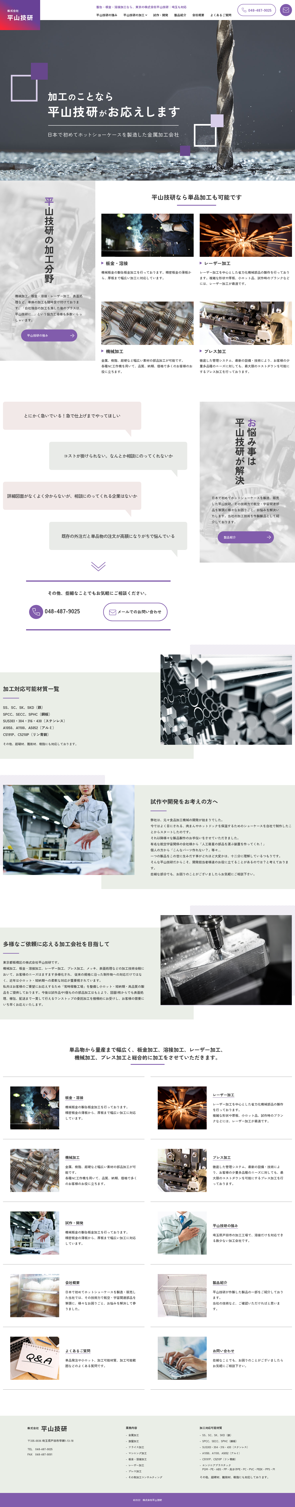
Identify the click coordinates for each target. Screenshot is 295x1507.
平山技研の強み (106, 15)
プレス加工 (134, 1471)
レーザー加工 (136, 1465)
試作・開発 (160, 15)
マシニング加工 (137, 1453)
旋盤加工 (133, 1441)
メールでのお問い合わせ (139, 612)
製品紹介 (180, 15)
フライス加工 (136, 1447)
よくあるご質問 (220, 15)
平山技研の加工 (134, 15)
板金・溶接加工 (137, 1459)
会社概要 (198, 15)
